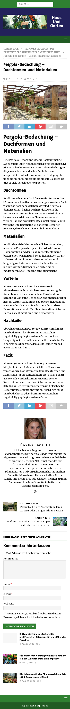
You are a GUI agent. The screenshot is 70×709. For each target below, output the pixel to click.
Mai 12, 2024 (28, 644)
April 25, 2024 (28, 681)
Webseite (8, 603)
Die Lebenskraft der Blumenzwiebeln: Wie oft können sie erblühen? (43, 676)
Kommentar (10, 558)
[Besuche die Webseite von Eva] (35, 491)
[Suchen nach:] (35, 3)
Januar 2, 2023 (14, 78)
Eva (29, 78)
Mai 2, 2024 (27, 662)
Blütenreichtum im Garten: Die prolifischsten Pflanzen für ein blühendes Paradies (43, 637)
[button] (65, 39)
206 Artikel (43, 445)
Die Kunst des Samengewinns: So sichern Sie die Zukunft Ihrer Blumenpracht (43, 657)
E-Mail (7, 593)
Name (6, 584)
